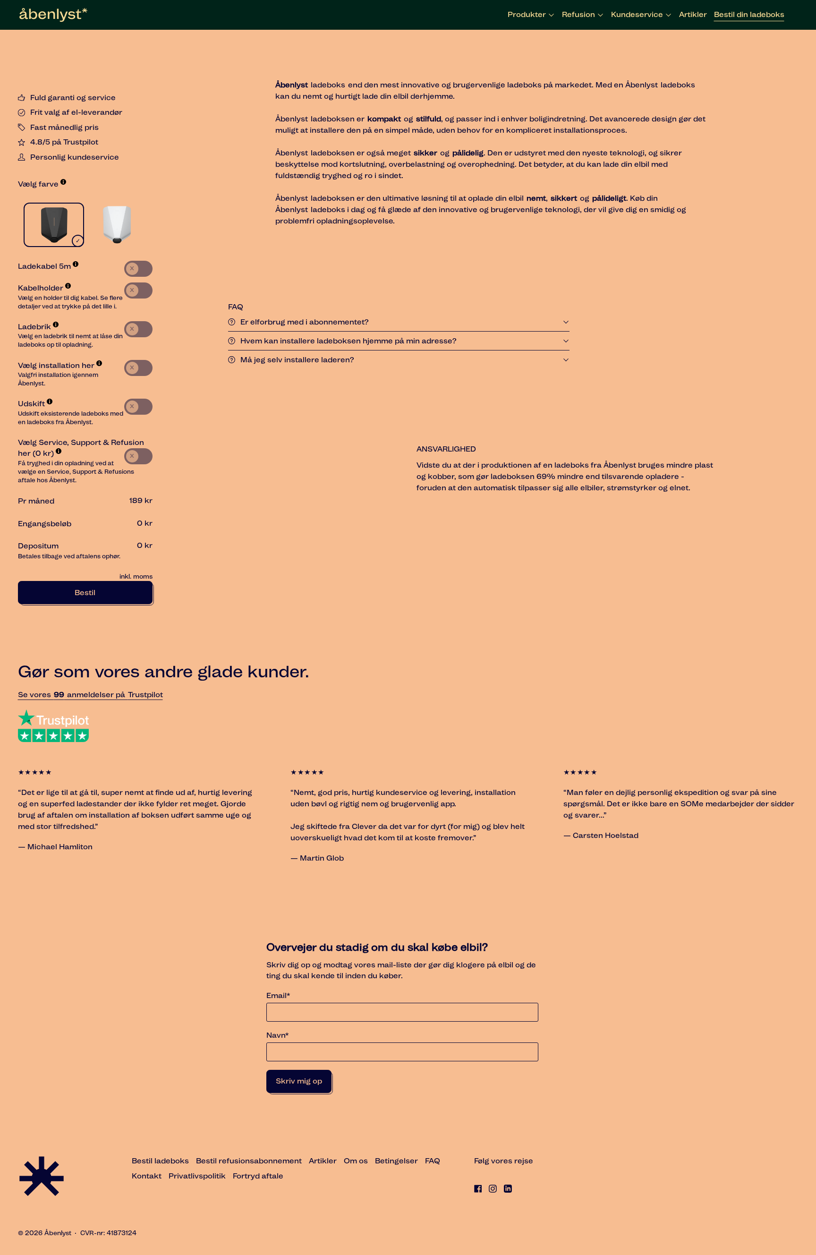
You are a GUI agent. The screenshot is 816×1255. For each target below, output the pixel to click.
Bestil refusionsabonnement (249, 1160)
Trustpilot (145, 694)
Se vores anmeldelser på (73, 694)
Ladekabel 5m (45, 266)
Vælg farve (39, 183)
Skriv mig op (299, 1080)
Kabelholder (41, 287)
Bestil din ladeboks (749, 14)
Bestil (85, 592)
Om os (356, 1160)
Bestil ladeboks (160, 1160)
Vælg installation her (57, 365)
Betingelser (396, 1160)
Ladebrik (35, 326)
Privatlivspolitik (197, 1175)
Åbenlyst (57, 1233)
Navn (277, 1035)
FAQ (432, 1160)
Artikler (693, 14)
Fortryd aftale (258, 1175)
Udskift (32, 403)
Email (278, 995)
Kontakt (147, 1175)
